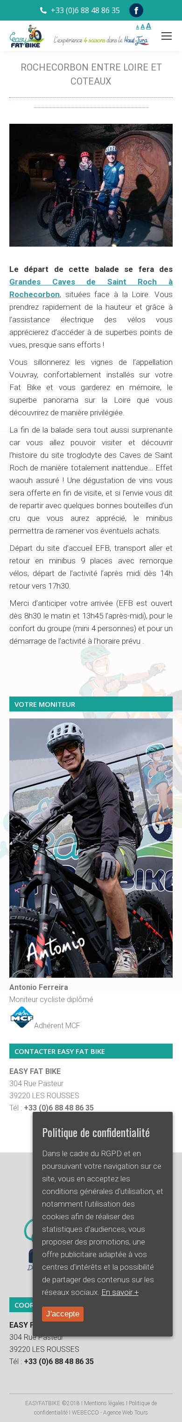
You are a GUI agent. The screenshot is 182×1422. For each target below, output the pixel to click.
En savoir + (120, 1292)
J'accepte (62, 1313)
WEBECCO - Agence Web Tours (110, 1412)
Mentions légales (104, 1403)
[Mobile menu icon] (167, 36)
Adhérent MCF (57, 1025)
